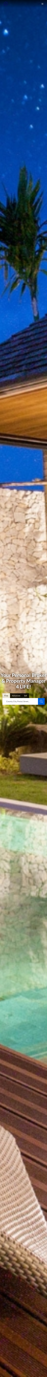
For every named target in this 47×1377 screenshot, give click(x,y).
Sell (25, 695)
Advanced (16, 695)
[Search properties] (41, 701)
